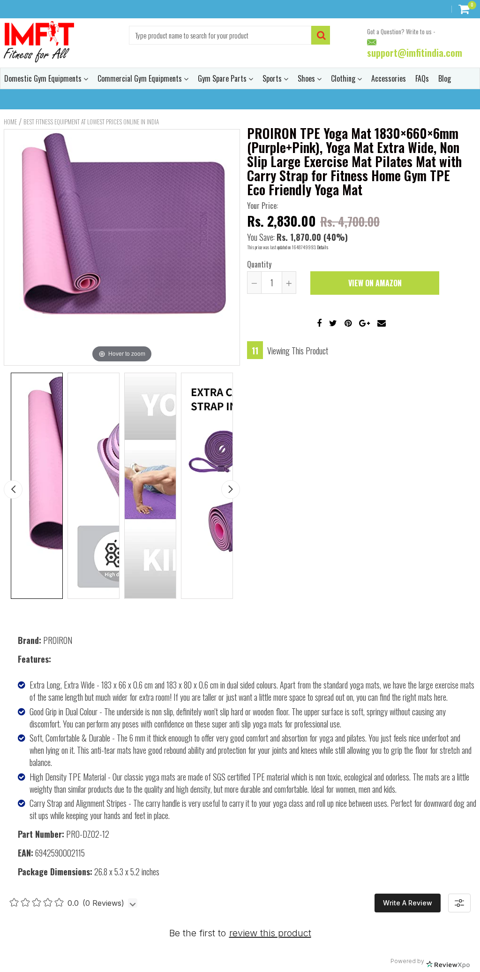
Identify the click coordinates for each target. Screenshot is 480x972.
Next (230, 489)
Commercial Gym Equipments (141, 78)
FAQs (422, 78)
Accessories (388, 78)
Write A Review (407, 903)
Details (322, 247)
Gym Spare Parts (223, 78)
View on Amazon (375, 283)
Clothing (344, 78)
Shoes (307, 78)
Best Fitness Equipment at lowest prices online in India (91, 121)
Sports (273, 78)
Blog (444, 78)
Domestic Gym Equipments (43, 78)
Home (10, 121)
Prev (13, 489)
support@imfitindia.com (414, 53)
